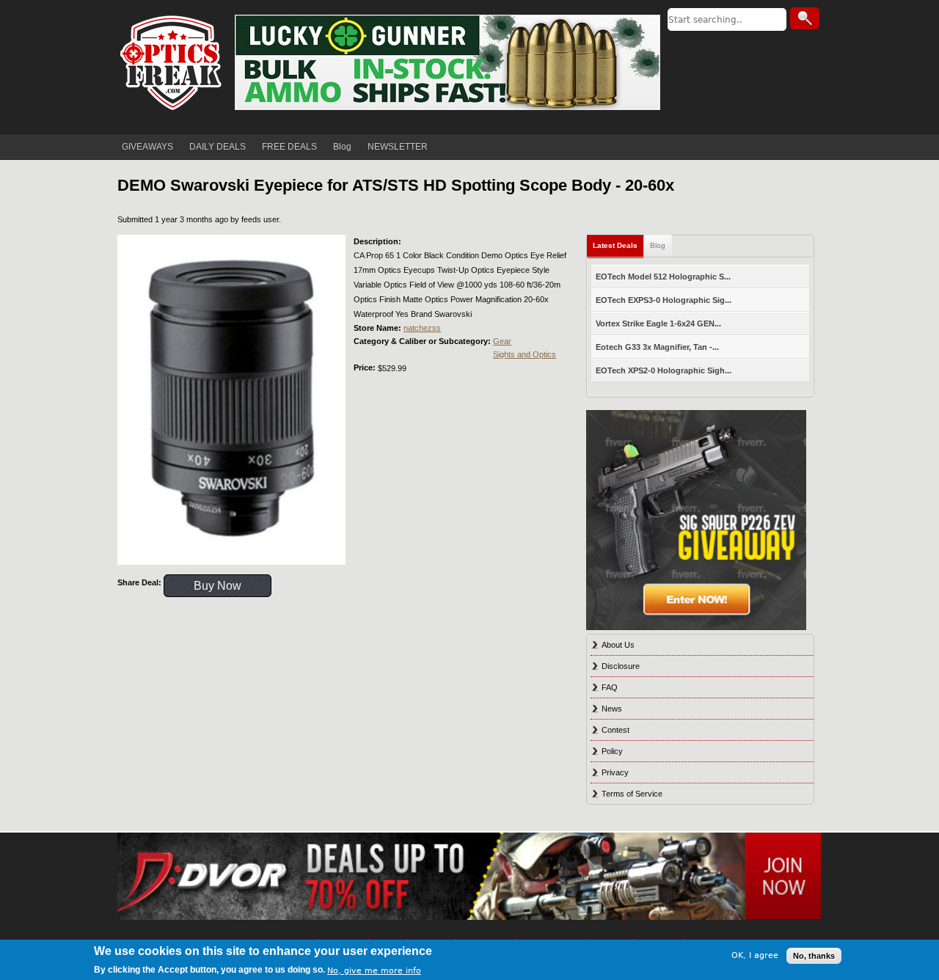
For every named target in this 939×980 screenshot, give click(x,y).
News (612, 708)
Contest (615, 729)
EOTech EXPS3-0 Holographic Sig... (663, 300)
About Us (618, 644)
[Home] (172, 62)
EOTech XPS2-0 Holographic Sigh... (663, 370)
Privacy (615, 772)
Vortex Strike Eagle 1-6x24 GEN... (658, 323)
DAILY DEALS (217, 147)
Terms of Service (632, 793)
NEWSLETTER (398, 147)
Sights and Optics (524, 354)
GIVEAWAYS (147, 147)
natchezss (422, 327)
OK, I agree (754, 955)
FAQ (610, 687)
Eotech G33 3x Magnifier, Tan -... (657, 347)
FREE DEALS (289, 147)
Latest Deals (615, 245)
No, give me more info (374, 970)
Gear (502, 341)
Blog (342, 147)
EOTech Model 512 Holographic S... (663, 276)
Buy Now (217, 585)
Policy (612, 751)
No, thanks (814, 955)
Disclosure (621, 666)
